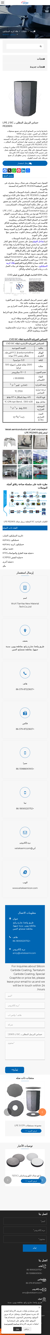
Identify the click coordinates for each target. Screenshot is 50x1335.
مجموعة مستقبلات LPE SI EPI (27, 1125)
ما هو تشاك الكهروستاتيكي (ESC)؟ (26, 1175)
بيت (31, 31)
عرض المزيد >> (31, 1131)
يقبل (17, 1329)
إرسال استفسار (23, 163)
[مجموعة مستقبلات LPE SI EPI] (25, 1101)
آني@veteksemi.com (25, 848)
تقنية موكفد (7, 549)
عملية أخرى (8, 562)
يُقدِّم (14, 1069)
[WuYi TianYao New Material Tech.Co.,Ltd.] (25, 2)
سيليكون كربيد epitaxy (13, 544)
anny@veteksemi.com (24, 953)
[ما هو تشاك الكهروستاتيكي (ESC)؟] (25, 1160)
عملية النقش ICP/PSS (12, 557)
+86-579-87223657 (25, 689)
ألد (4, 566)
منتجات (24, 31)
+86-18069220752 (25, 808)
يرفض (26, 1329)
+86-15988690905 (25, 769)
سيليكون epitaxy (9, 34)
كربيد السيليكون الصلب (12, 535)
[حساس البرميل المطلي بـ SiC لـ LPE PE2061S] (25, 98)
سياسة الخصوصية (11, 1324)
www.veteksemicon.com (25, 888)
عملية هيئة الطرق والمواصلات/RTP (18, 553)
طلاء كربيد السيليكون (10, 31)
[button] (42, 1112)
